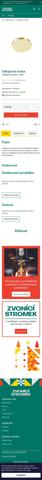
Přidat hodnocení (11, 195)
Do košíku (22, 115)
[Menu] (39, 9)
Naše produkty (7, 403)
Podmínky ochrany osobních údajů (14, 452)
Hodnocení (18, 133)
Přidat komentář (11, 219)
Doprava (5, 406)
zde (29, 470)
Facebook (5, 427)
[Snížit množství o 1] (30, 107)
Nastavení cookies (21, 462)
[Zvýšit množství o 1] (37, 107)
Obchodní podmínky (9, 456)
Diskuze (32, 133)
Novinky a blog (7, 440)
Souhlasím (21, 475)
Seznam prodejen (21, 294)
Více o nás (21, 331)
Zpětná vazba (6, 444)
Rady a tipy (5, 417)
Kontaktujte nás (7, 414)
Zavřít (24, 127)
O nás (4, 410)
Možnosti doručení (12, 95)
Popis (5, 133)
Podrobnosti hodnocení (11, 83)
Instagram (5, 431)
